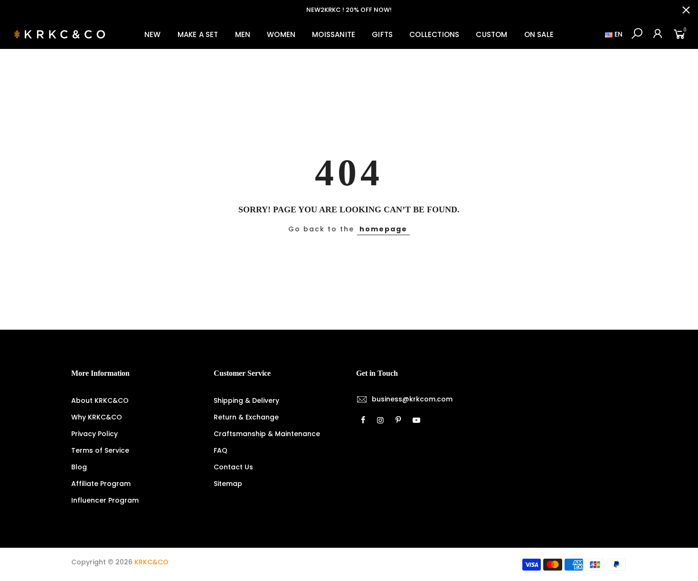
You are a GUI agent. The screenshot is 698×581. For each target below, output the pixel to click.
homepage (383, 229)
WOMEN (281, 34)
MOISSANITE (333, 34)
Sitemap (228, 483)
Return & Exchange (246, 417)
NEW (152, 34)
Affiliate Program (101, 483)
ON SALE (539, 34)
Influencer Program (105, 500)
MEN (243, 34)
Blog (79, 467)
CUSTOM (491, 34)
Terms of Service (100, 450)
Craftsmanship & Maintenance (267, 433)
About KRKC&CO (100, 400)
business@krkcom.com (412, 399)
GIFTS (382, 34)
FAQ (220, 450)
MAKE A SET (198, 34)
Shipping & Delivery (246, 400)
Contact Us (233, 467)
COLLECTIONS (434, 34)
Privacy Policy (94, 433)
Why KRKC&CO (96, 417)
